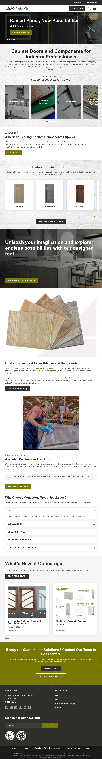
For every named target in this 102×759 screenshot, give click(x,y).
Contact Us (50, 668)
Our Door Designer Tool (21, 280)
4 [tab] (14, 39)
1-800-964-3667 (11, 698)
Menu (95, 8)
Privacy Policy (25, 748)
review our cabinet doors (43, 368)
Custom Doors (19, 32)
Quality (12, 510)
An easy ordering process (21, 540)
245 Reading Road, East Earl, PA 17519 (19, 695)
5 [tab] (55, 121)
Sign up (49, 725)
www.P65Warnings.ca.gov (55, 757)
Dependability (15, 524)
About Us (12, 153)
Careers (58, 708)
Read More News (16, 576)
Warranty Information (74, 748)
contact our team (47, 659)
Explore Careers (17, 486)
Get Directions (10, 702)
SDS (87, 748)
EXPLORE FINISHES (17, 389)
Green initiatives (16, 532)
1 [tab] (7, 39)
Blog (57, 695)
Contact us (77, 8)
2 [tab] (9, 39)
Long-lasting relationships (22, 548)
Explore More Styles (50, 221)
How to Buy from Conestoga (65, 704)
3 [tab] (11, 39)
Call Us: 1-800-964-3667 (50, 676)
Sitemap (13, 748)
